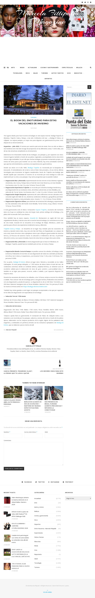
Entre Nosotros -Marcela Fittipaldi (45, 528)
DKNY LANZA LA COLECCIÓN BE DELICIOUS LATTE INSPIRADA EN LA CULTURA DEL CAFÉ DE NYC (78, 165)
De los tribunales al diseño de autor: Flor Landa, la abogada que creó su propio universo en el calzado (78, 215)
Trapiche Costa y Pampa (12, 229)
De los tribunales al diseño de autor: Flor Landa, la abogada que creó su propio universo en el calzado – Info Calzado (78, 210)
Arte (13, 67)
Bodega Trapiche (33, 168)
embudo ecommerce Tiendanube (74, 279)
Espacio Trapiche (41, 210)
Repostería (37, 554)
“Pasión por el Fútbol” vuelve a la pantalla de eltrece (76, 176)
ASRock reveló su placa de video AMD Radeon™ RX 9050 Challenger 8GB (77, 146)
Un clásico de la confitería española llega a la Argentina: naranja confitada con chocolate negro (78, 193)
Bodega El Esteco (19, 262)
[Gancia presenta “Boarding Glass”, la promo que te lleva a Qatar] (7, 363)
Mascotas (78, 73)
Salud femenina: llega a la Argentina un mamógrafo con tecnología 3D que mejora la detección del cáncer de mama (78, 239)
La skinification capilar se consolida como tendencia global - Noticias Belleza (76, 228)
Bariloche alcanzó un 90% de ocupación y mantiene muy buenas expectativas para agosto (32, 406)
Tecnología (17, 73)
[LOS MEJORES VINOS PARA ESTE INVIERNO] (59, 363)
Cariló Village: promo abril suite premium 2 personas (12, 402)
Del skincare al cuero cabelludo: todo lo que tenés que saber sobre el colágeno (78, 231)
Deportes (48, 78)
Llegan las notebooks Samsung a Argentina (77, 267)
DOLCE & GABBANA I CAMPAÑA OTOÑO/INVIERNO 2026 (75, 153)
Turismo (44, 73)
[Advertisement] (47, 51)
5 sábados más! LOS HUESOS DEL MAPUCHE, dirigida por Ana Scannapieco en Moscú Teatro (78, 273)
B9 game (69, 266)
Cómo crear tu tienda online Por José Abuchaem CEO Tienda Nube (78, 246)
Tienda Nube (71, 245)
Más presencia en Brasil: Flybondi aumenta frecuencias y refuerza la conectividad (53, 406)
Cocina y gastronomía (49, 67)
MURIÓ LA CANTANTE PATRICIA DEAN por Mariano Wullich (78, 222)
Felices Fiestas (39, 537)
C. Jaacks (66, 586)
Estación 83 (34, 218)
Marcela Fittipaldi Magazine (47, 17)
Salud (35, 73)
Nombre (7, 432)
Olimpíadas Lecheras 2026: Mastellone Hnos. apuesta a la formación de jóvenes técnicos (78, 254)
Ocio (69, 73)
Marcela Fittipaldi (11, 330)
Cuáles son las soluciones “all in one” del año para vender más (77, 261)
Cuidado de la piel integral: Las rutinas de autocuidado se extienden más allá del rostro (78, 158)
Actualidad (32, 67)
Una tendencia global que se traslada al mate (78, 281)
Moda (22, 67)
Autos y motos (57, 73)
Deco (28, 73)
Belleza (79, 67)
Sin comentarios (58, 330)
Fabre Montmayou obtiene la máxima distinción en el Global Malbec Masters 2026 (78, 140)
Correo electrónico (30, 432)
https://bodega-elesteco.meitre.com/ (35, 286)
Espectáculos (67, 67)
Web (46, 432)
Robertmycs (71, 260)
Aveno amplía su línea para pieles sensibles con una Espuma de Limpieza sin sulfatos (78, 181)
